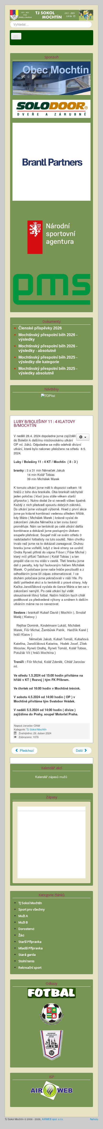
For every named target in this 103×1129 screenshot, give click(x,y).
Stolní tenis (26, 961)
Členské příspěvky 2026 (40, 328)
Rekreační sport (29, 967)
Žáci (21, 935)
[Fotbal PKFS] (51, 1013)
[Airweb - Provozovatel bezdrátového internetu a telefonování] (51, 1090)
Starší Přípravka (29, 942)
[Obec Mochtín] (51, 77)
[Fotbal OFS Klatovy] (51, 1044)
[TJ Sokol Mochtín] (51, 15)
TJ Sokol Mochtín (36, 729)
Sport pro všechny (31, 909)
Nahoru (94, 1119)
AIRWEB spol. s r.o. (52, 1119)
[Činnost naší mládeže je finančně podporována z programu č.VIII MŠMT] (51, 236)
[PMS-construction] (51, 288)
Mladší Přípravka (30, 948)
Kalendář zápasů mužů (51, 776)
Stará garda (27, 954)
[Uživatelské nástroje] (82, 437)
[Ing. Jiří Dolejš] (51, 161)
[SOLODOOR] (51, 108)
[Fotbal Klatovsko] (52, 992)
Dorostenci (26, 929)
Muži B (23, 922)
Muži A (23, 916)
